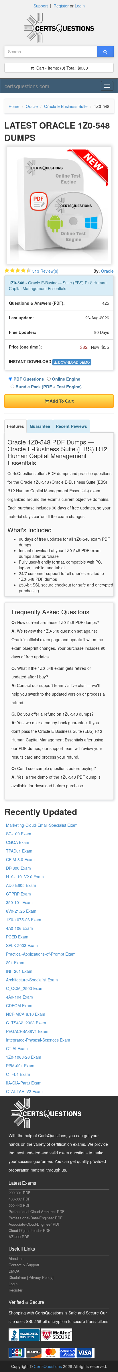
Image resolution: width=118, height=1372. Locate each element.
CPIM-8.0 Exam (20, 859)
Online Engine (65, 379)
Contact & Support (24, 1264)
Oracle (32, 106)
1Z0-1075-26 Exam (23, 919)
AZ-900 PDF (19, 1236)
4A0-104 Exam (19, 997)
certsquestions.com (27, 86)
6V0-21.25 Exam (21, 911)
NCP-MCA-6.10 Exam (25, 1014)
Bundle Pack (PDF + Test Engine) (48, 386)
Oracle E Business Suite (66, 106)
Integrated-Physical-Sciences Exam (38, 1040)
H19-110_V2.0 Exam (25, 876)
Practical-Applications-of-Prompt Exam (41, 954)
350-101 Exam (19, 902)
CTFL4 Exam (18, 1074)
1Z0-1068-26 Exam (23, 1057)
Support (41, 6)
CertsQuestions (48, 1366)
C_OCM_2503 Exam (25, 988)
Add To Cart (61, 401)
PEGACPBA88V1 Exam (27, 1031)
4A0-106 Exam (19, 928)
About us (16, 1258)
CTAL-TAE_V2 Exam (24, 1091)
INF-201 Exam (19, 971)
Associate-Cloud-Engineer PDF (34, 1224)
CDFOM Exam (19, 1005)
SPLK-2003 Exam (22, 945)
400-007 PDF (19, 1199)
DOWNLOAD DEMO (73, 362)
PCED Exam (17, 937)
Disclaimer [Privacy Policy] (31, 1277)
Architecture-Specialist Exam (32, 980)
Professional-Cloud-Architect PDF (36, 1211)
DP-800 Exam (18, 868)
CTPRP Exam (18, 894)
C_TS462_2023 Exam (26, 1022)
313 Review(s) (45, 271)
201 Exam (15, 962)
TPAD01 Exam (19, 851)
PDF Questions (28, 379)
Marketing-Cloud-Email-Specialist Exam (42, 825)
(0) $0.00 (61, 68)
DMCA (14, 1271)
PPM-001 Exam (20, 1065)
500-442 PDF (19, 1205)
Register (61, 6)
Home (14, 106)
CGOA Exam (17, 842)
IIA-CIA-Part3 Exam (24, 1083)
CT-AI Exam (17, 1048)
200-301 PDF (19, 1192)
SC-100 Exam (18, 833)
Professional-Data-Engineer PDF (35, 1218)
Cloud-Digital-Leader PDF (29, 1230)
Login (80, 6)
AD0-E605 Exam (21, 885)
